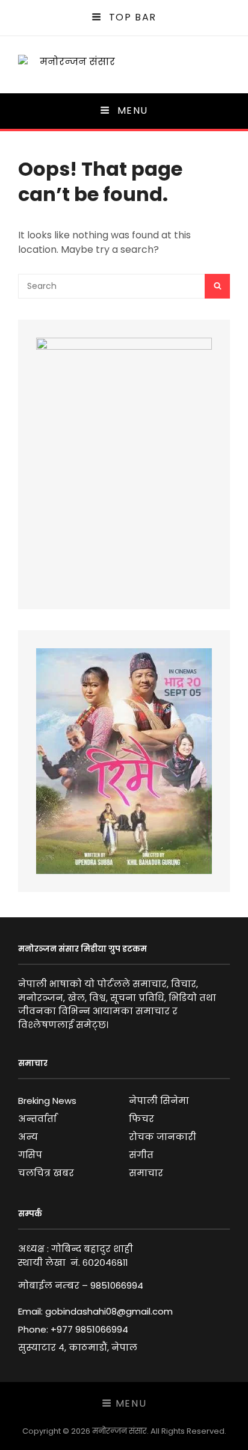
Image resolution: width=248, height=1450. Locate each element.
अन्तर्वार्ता (37, 1118)
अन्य (28, 1136)
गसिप (30, 1154)
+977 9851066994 (89, 1329)
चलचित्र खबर (46, 1173)
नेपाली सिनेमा (159, 1100)
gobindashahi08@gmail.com (109, 1311)
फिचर (141, 1118)
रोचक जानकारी (162, 1136)
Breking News (47, 1100)
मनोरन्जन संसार (119, 1431)
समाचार (146, 1173)
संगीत (141, 1154)
